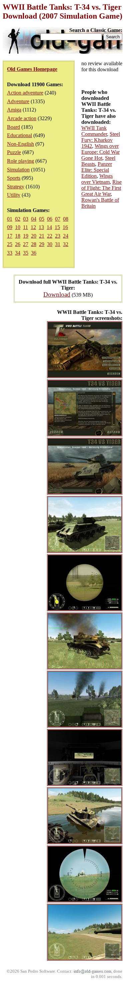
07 (57, 219)
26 (17, 244)
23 (57, 236)
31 (57, 244)
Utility (13, 195)
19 (25, 236)
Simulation (18, 169)
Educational (19, 135)
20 (33, 236)
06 (49, 219)
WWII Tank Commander (94, 131)
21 (41, 236)
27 (25, 244)
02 (17, 219)
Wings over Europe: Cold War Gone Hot (100, 152)
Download (56, 294)
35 (25, 253)
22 (49, 236)
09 (9, 227)
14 (49, 227)
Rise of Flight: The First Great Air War (101, 188)
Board (13, 127)
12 (33, 227)
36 (33, 253)
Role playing (20, 161)
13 (41, 227)
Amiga (14, 110)
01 (9, 219)
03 (25, 219)
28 (33, 244)
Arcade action (21, 118)
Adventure (18, 101)
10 (17, 227)
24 (65, 236)
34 (17, 253)
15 (57, 227)
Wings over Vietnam (97, 179)
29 (41, 244)
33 (9, 253)
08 (65, 219)
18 (17, 236)
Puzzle (14, 152)
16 (65, 227)
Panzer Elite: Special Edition (96, 170)
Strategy (15, 186)
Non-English (20, 144)
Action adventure (25, 93)
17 (9, 236)
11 (25, 227)
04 (33, 219)
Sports (13, 178)
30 (49, 244)
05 (41, 219)
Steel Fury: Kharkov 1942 (100, 140)
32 (65, 244)
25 (9, 244)
